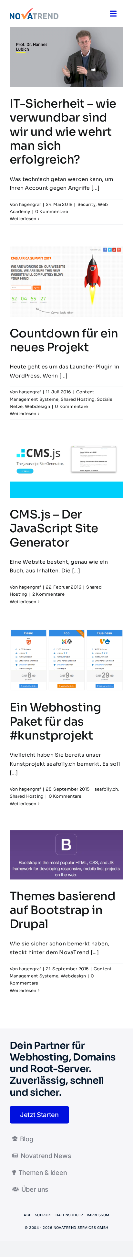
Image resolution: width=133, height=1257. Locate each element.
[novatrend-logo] (34, 10)
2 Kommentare (48, 594)
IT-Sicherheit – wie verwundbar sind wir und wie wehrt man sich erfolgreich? (63, 131)
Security (86, 204)
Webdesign (37, 406)
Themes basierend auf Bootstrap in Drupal (62, 910)
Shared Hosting (78, 399)
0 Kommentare (51, 211)
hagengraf (30, 204)
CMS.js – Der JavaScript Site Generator (54, 528)
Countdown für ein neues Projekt (64, 340)
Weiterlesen (23, 218)
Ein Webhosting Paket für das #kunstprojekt (55, 721)
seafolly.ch (106, 789)
